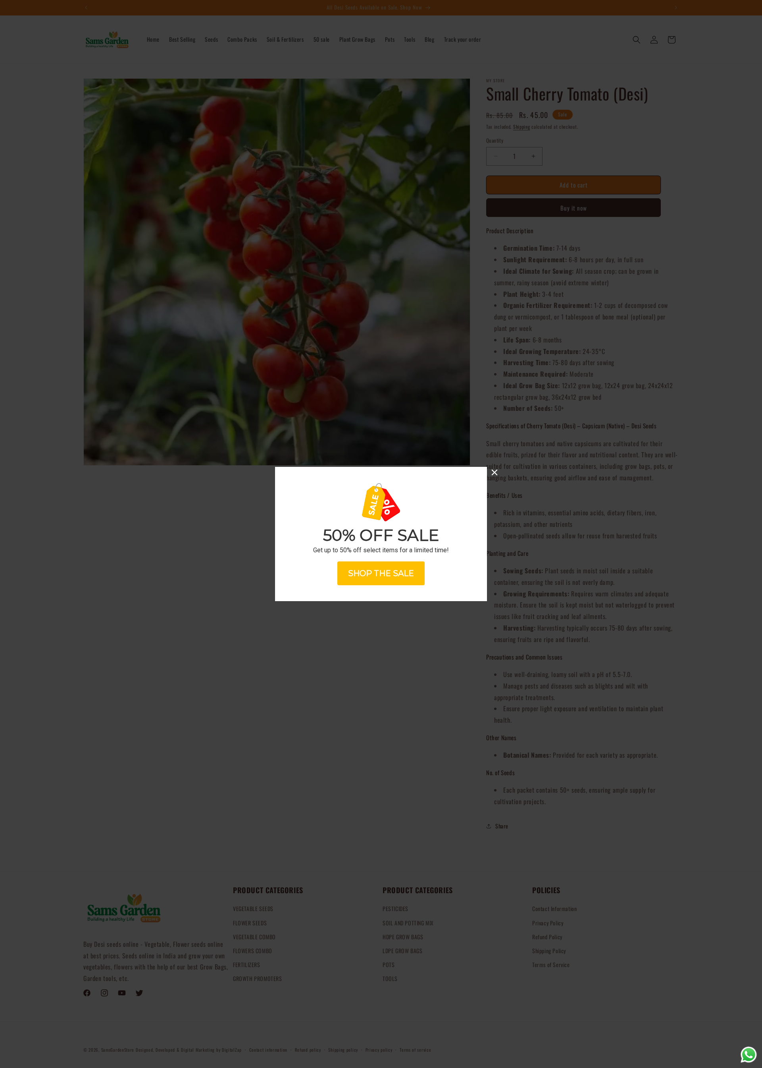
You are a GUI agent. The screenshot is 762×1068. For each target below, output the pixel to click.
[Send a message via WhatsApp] (748, 1054)
